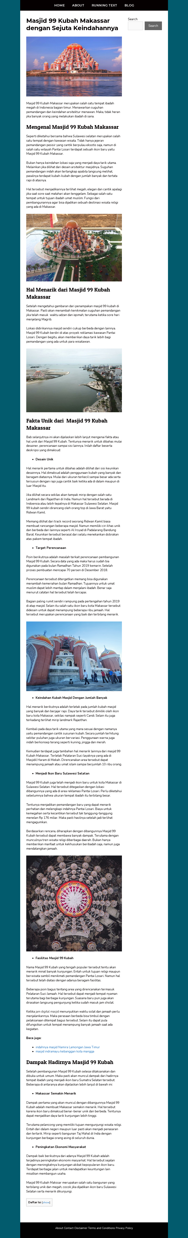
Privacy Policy (124, 1228)
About (59, 1228)
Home (59, 5)
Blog (129, 5)
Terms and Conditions (101, 1228)
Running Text (104, 5)
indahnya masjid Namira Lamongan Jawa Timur (68, 1047)
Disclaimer (80, 1228)
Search (133, 19)
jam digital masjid (48, 1011)
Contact (69, 1228)
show (46, 1202)
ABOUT (78, 5)
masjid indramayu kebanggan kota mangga (65, 1051)
